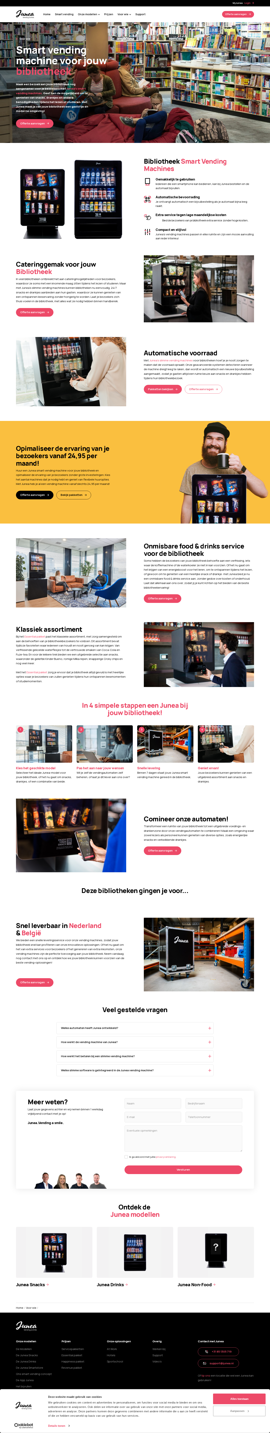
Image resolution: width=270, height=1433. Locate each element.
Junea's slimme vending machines (171, 360)
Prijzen (108, 14)
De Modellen (24, 1349)
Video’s (157, 1361)
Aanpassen (237, 1410)
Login (247, 3)
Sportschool (115, 1361)
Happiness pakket (73, 1361)
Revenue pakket (72, 1368)
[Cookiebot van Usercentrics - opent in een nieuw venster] (24, 1426)
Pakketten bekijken (160, 389)
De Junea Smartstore (29, 1368)
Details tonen (56, 1425)
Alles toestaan (239, 1398)
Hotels (111, 1355)
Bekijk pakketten (71, 495)
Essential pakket (34, 636)
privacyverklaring (166, 1156)
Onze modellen (87, 14)
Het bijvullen (24, 1386)
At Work (112, 1349)
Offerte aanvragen (236, 14)
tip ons (205, 1375)
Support (140, 14)
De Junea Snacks (27, 1355)
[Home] (25, 14)
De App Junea (25, 1380)
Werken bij (158, 1349)
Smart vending (64, 14)
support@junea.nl (222, 1363)
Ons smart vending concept (34, 1374)
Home (47, 14)
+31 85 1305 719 (222, 1351)
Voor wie (123, 14)
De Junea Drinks (26, 1361)
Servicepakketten (73, 1349)
